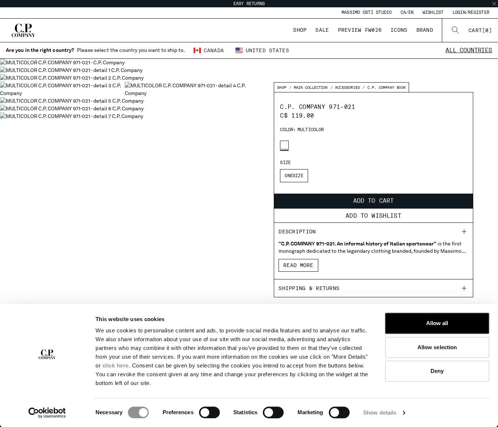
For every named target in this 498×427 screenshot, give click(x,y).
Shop (300, 30)
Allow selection (437, 347)
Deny (437, 371)
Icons (398, 30)
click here (115, 365)
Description (297, 232)
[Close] (494, 3)
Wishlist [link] (433, 12)
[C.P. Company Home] (23, 30)
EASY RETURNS (249, 3)
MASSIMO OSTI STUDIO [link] (367, 12)
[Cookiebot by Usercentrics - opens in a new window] (47, 412)
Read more (298, 265)
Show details (379, 412)
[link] (480, 30)
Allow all (437, 323)
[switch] (209, 412)
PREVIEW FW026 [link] (360, 30)
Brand (424, 30)
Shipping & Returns (309, 288)
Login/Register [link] (470, 12)
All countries (469, 50)
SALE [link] (322, 30)
